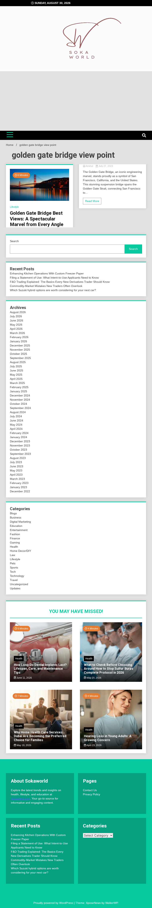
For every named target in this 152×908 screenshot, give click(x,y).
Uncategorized (19, 584)
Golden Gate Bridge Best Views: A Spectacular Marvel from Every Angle (36, 218)
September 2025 (20, 358)
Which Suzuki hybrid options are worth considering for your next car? (53, 290)
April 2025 (16, 378)
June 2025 (16, 370)
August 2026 (18, 312)
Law (12, 555)
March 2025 (17, 383)
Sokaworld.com (20, 798)
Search (14, 241)
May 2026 (16, 324)
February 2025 (19, 387)
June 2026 (16, 320)
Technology (17, 575)
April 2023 (16, 474)
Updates (15, 588)
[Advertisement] (76, 101)
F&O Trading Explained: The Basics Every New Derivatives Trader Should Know (60, 281)
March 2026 (17, 333)
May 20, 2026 (93, 677)
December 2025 (20, 345)
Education (16, 525)
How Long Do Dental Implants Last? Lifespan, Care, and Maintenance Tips (40, 668)
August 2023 (18, 458)
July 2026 (16, 316)
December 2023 (20, 441)
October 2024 (18, 403)
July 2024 (16, 416)
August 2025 (18, 362)
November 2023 (20, 445)
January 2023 (18, 487)
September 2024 (20, 408)
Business (15, 517)
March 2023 (17, 478)
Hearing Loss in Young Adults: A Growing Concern (107, 738)
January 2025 (18, 391)
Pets (12, 563)
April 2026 (16, 328)
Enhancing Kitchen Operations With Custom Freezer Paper (47, 273)
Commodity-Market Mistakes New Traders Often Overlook (46, 286)
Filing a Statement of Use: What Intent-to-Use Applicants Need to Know (54, 277)
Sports (14, 567)
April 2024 (16, 428)
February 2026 (19, 337)
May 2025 (16, 374)
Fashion (15, 534)
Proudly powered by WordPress (53, 902)
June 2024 (16, 420)
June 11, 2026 (24, 677)
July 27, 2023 (105, 166)
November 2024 (20, 399)
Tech (13, 571)
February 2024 (19, 433)
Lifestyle (14, 207)
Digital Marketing (20, 521)
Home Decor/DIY (20, 550)
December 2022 (20, 491)
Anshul (89, 166)
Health (14, 546)
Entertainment (19, 530)
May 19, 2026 (23, 745)
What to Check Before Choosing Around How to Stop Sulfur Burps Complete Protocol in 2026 (108, 668)
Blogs (13, 513)
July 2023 (16, 462)
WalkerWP (111, 902)
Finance (15, 538)
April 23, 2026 (94, 745)
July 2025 (16, 366)
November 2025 (20, 349)
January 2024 (18, 437)
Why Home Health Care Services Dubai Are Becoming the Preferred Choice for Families (40, 736)
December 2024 (20, 395)
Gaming (15, 542)
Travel (14, 580)
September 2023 (20, 453)
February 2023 (19, 483)
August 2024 (18, 412)
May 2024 (16, 424)
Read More (92, 201)
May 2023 (16, 470)
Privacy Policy (91, 794)
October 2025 (18, 353)
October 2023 (18, 449)
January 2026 (18, 341)
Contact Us (90, 790)
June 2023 (16, 466)
